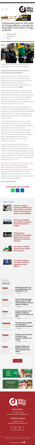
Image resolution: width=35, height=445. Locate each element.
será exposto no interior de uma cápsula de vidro (17, 165)
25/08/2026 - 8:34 (27, 306)
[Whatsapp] (22, 428)
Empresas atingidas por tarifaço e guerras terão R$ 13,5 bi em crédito (23, 223)
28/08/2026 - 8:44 (27, 353)
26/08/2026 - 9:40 (27, 341)
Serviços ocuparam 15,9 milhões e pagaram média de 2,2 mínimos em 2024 (24, 313)
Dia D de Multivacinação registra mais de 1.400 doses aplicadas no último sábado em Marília (24, 301)
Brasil (8, 38)
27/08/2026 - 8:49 (27, 293)
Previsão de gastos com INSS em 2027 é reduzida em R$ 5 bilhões (22, 263)
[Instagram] (17, 428)
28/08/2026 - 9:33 (27, 318)
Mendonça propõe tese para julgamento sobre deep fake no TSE (23, 289)
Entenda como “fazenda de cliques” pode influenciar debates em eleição (23, 337)
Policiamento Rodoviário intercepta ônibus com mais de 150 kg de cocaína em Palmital (22, 237)
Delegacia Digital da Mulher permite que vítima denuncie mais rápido (22, 348)
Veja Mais (17, 360)
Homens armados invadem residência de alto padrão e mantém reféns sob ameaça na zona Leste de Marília (23, 209)
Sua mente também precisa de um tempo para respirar (22, 248)
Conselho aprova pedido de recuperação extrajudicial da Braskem (24, 324)
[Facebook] (13, 428)
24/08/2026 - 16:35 (27, 328)
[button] (2, 9)
